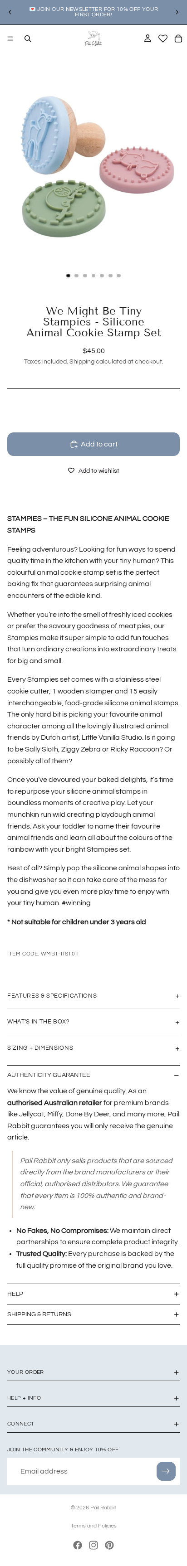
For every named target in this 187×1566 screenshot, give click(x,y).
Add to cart (99, 444)
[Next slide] (177, 12)
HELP (15, 1294)
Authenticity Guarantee (48, 1075)
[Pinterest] (109, 1545)
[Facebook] (77, 1545)
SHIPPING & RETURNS (39, 1314)
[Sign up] (166, 1471)
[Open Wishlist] (163, 38)
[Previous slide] (10, 12)
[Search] (27, 38)
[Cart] (178, 38)
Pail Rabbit (103, 1508)
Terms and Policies (94, 1526)
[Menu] (10, 38)
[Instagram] (93, 1545)
